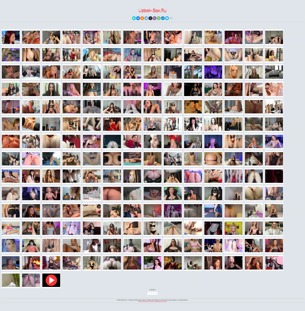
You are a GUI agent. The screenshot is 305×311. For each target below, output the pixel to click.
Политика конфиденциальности (158, 301)
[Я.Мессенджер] (134, 18)
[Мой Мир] (163, 18)
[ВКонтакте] (138, 18)
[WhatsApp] (159, 18)
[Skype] (167, 18)
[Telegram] (146, 18)
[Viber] (154, 18)
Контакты (146, 301)
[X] (150, 18)
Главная (140, 301)
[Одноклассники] (142, 18)
